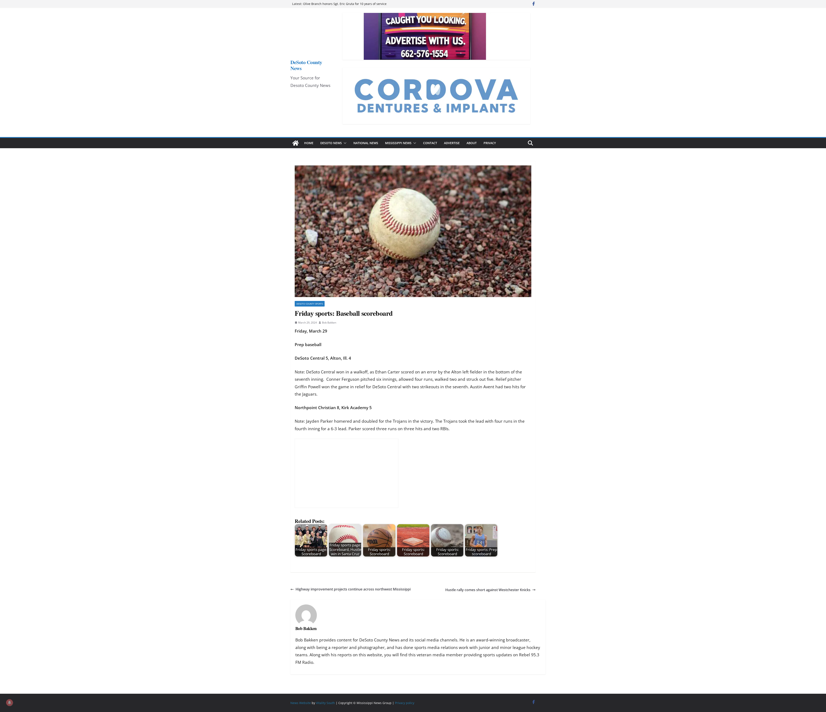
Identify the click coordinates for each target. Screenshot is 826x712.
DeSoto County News (306, 65)
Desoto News (331, 143)
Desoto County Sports (309, 303)
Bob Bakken (329, 322)
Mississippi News (398, 143)
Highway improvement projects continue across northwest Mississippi (353, 589)
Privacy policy (404, 703)
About (472, 143)
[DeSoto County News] (295, 143)
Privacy (490, 143)
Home (308, 143)
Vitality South (325, 703)
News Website (300, 703)
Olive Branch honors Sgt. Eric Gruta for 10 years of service (345, 4)
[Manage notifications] (9, 702)
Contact (430, 143)
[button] (344, 143)
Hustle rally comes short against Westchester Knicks (487, 589)
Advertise (452, 143)
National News (365, 143)
